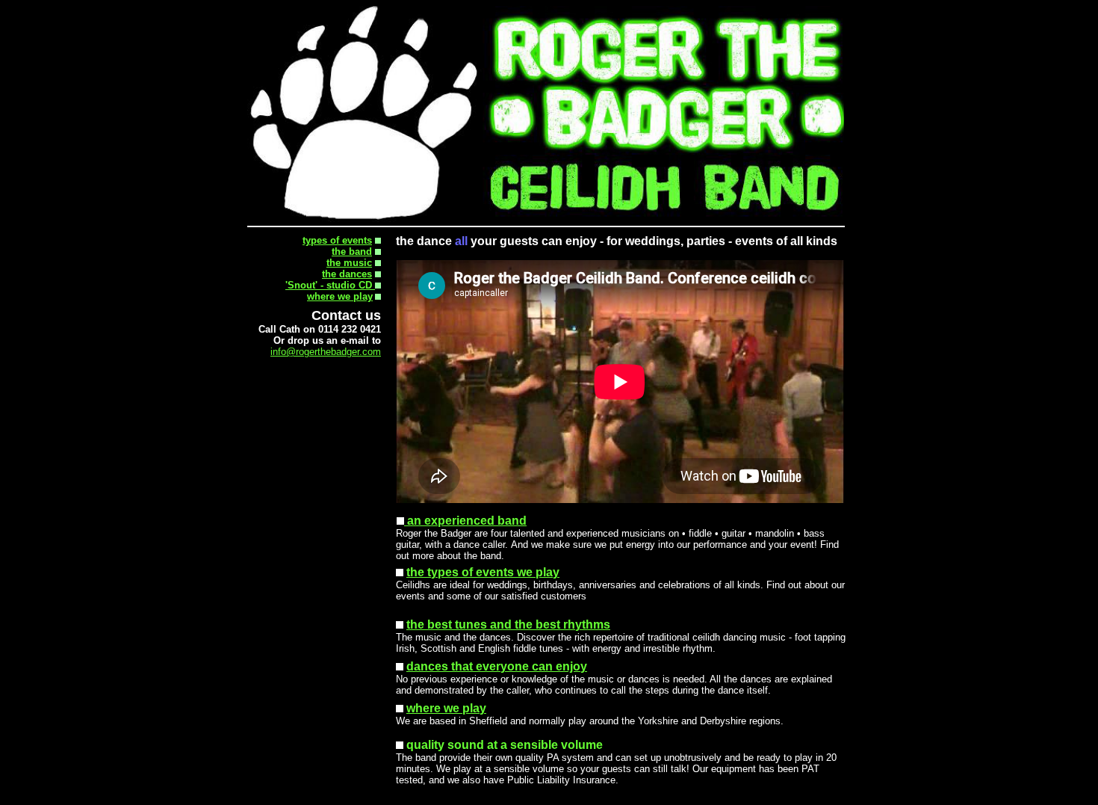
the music (349, 262)
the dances (347, 274)
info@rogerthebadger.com (325, 351)
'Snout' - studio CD (330, 285)
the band (352, 251)
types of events (337, 240)
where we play (340, 296)
